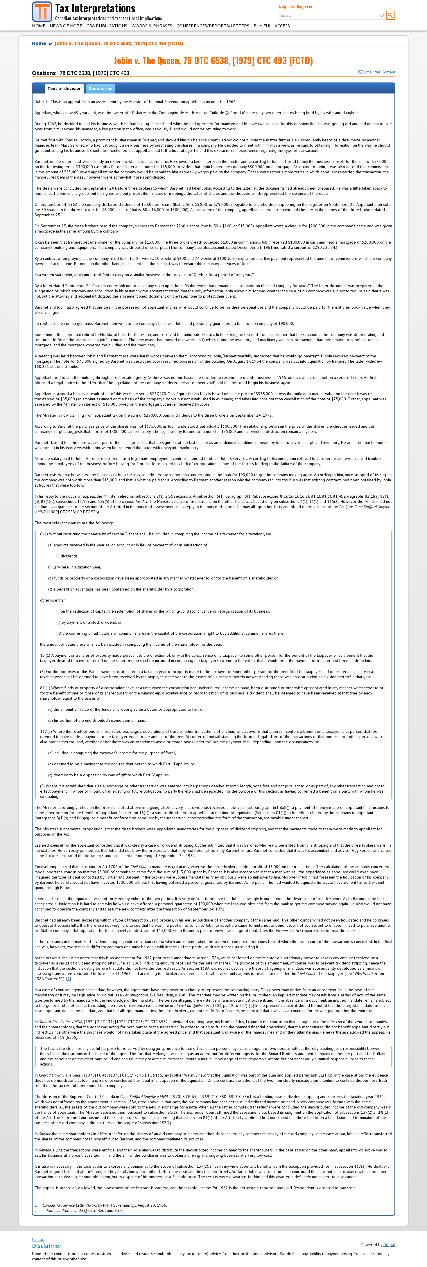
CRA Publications (107, 25)
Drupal (389, 1244)
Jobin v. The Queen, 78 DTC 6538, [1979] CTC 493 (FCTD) (119, 43)
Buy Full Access (272, 25)
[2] (251, 1005)
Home (38, 25)
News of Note (66, 25)
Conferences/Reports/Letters (213, 25)
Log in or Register (296, 6)
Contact (38, 1239)
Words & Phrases (152, 25)
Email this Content (379, 72)
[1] (68, 978)
